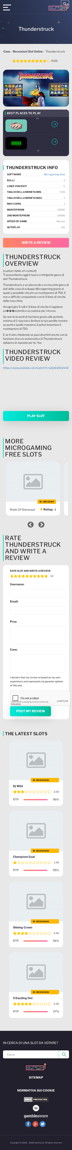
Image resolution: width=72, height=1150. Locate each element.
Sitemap (36, 1077)
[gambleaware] (36, 1116)
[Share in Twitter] (43, 1124)
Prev (38, 118)
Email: (14, 601)
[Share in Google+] (35, 1124)
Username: (17, 584)
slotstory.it (39, 1142)
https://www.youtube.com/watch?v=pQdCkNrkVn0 (36, 367)
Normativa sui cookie (36, 1090)
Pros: (13, 621)
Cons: (13, 649)
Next (38, 150)
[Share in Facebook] (28, 1124)
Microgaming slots (54, 174)
